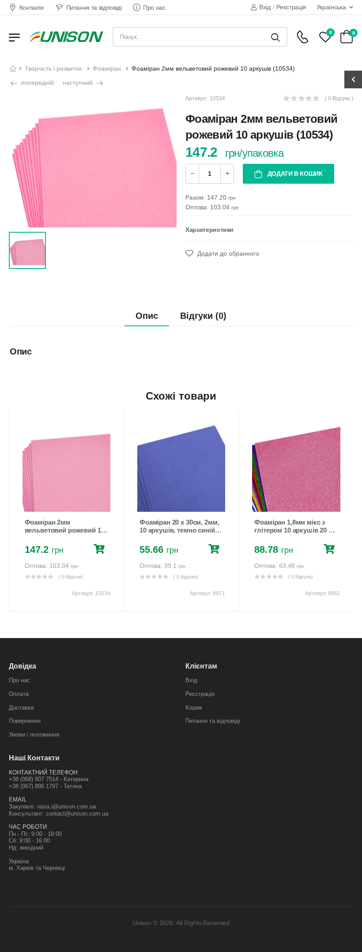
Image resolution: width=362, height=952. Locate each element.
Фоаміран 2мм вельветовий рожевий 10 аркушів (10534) (65, 530)
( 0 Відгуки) (71, 576)
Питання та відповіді (94, 7)
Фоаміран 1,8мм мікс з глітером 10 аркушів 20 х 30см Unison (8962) (293, 530)
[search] (275, 37)
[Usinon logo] (66, 36)
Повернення (25, 721)
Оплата (19, 694)
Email (17, 799)
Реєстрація (291, 7)
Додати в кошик (294, 173)
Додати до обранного (227, 253)
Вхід (264, 7)
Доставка (21, 707)
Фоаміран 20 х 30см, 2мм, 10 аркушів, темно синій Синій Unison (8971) (179, 530)
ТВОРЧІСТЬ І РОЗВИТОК (53, 68)
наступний (78, 82)
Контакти (31, 7)
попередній (36, 82)
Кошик (193, 707)
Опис (147, 316)
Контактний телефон (43, 772)
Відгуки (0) (203, 316)
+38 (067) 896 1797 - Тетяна (45, 786)
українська (331, 7)
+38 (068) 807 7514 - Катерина (48, 779)
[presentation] (15, 511)
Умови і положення (34, 734)
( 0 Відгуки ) (339, 99)
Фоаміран (107, 68)
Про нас (154, 7)
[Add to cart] (101, 550)
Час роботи (28, 827)
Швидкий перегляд (66, 500)
